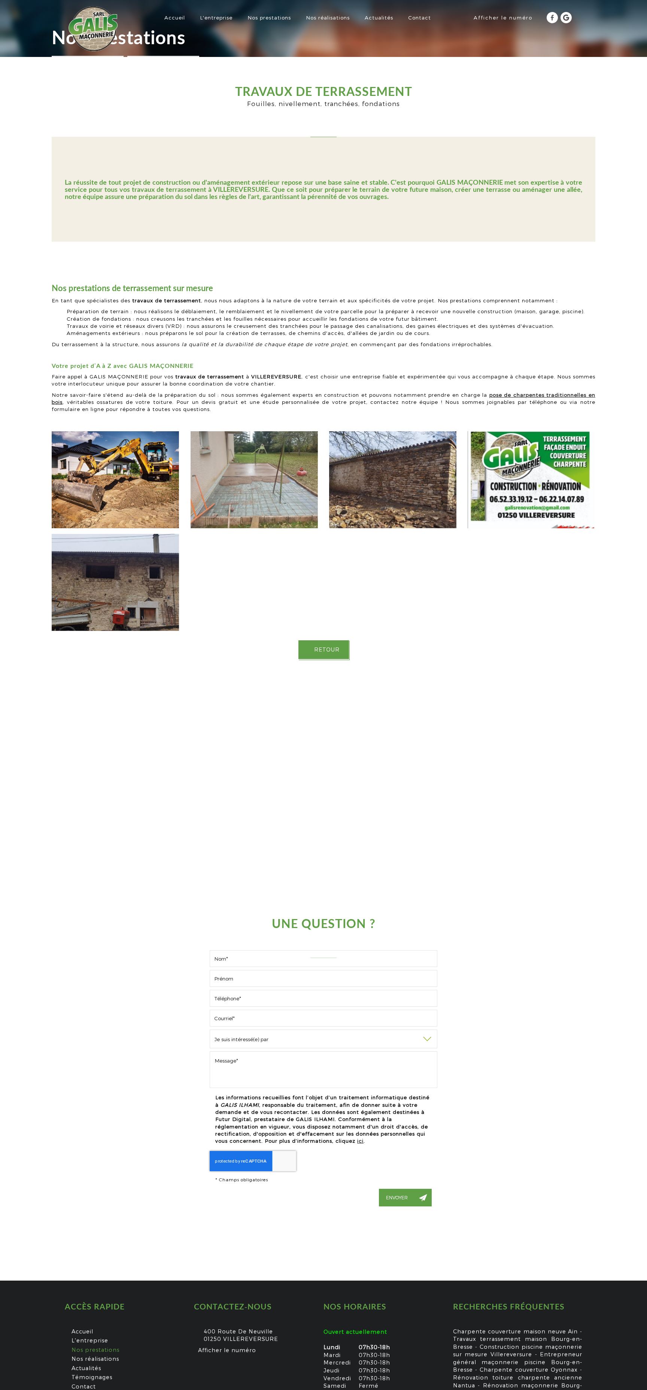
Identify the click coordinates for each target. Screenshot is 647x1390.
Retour (326, 649)
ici (360, 1140)
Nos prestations (269, 17)
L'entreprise (216, 17)
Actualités (379, 17)
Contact (419, 17)
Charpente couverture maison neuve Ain (515, 1331)
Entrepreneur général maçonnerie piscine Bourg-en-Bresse (518, 1362)
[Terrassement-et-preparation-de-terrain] (115, 479)
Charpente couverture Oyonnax (529, 1369)
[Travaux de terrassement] (254, 479)
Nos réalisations (328, 17)
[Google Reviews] (566, 17)
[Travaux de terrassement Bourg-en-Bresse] (115, 582)
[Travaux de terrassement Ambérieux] (531, 479)
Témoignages (92, 1377)
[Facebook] (552, 17)
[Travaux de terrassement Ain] (392, 479)
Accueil (174, 17)
